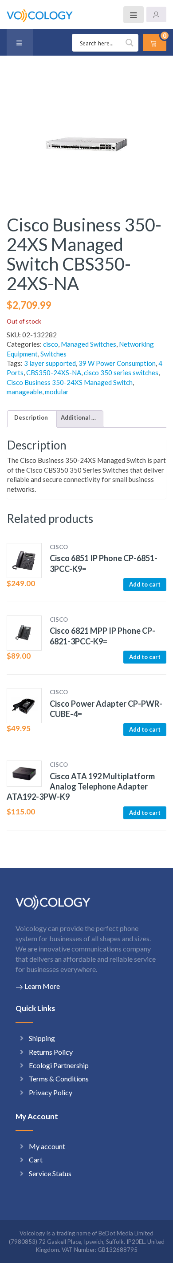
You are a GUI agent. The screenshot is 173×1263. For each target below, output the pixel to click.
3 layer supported (50, 363)
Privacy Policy (50, 1092)
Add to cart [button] (145, 584)
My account (47, 1146)
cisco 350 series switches (121, 372)
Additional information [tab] (78, 417)
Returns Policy (51, 1052)
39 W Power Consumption (117, 363)
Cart (36, 1159)
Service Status (50, 1173)
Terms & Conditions (59, 1078)
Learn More (42, 986)
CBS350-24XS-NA (53, 372)
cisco (50, 344)
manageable (24, 392)
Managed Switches (88, 344)
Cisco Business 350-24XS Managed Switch (70, 382)
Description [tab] (31, 417)
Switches (53, 354)
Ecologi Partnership (59, 1065)
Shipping (42, 1038)
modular (57, 392)
